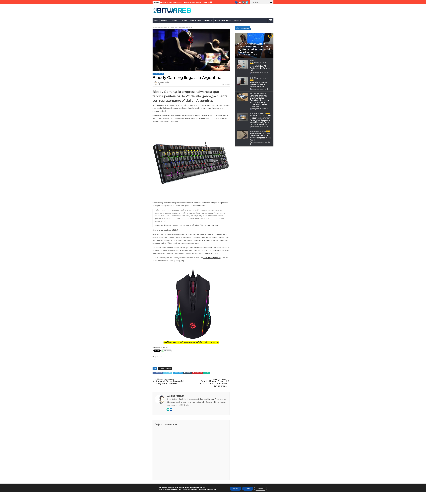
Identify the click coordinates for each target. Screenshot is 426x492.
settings (213, 490)
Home (154, 27)
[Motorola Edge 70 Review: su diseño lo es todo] (242, 64)
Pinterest (198, 373)
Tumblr (188, 373)
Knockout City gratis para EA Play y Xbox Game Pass (170, 381)
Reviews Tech (261, 113)
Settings (260, 488)
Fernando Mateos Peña (261, 142)
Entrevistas (208, 20)
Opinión (184, 20)
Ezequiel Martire (245, 55)
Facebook (158, 373)
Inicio (156, 20)
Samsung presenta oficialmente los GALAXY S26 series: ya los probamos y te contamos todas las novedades (259, 101)
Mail (207, 373)
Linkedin (178, 373)
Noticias (164, 20)
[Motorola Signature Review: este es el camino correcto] (242, 81)
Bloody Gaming (165, 368)
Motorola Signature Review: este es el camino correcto (258, 84)
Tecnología (166, 27)
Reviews (174, 20)
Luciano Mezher (164, 82)
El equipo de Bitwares (222, 20)
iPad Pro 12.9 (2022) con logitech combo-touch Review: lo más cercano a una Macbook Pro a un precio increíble (260, 120)
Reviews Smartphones (258, 62)
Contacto (237, 20)
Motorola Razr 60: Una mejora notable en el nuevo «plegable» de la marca (187, 2)
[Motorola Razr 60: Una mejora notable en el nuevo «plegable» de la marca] (242, 135)
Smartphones (261, 93)
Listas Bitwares (195, 20)
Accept (235, 488)
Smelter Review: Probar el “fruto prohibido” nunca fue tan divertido (213, 382)
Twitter (169, 373)
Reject (248, 488)
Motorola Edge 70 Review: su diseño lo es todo (260, 68)
